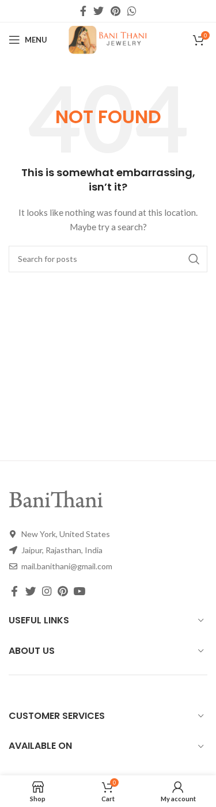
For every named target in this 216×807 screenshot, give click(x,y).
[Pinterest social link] (115, 11)
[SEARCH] (194, 259)
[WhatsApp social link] (132, 11)
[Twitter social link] (98, 11)
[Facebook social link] (83, 11)
